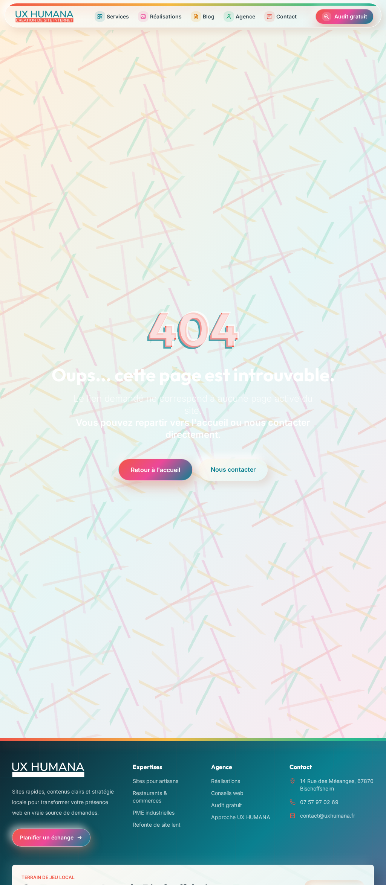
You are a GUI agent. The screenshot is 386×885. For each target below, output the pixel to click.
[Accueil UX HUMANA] (44, 16)
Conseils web (227, 793)
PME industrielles (154, 812)
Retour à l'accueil (155, 470)
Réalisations (225, 781)
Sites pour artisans (155, 781)
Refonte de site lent (157, 824)
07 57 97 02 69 (319, 802)
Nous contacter (233, 469)
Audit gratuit (226, 805)
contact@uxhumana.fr (327, 815)
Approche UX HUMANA (240, 817)
